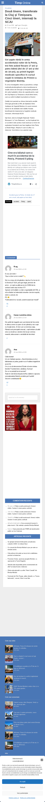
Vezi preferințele (22, 793)
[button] (42, 760)
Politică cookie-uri (14, 798)
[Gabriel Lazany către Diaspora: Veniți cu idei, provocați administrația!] (9, 705)
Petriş (23, 201)
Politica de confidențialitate (27, 798)
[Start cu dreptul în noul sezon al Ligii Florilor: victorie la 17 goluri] (9, 659)
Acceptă (22, 781)
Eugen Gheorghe (22, 25)
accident (16, 201)
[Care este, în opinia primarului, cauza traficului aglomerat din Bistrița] (9, 715)
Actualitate (8, 8)
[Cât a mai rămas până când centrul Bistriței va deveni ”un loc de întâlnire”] (9, 725)
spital (29, 201)
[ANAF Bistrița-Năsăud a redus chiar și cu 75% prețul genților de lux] (9, 689)
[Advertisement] (22, 229)
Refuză (22, 787)
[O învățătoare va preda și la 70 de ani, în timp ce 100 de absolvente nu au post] (9, 669)
